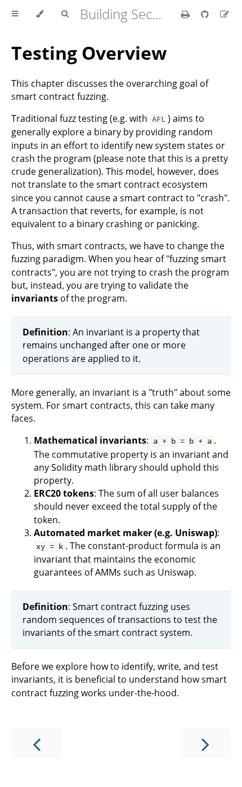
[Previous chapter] (36, 743)
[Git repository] (206, 14)
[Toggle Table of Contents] (15, 14)
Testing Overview (89, 53)
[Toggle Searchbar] (64, 14)
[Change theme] (39, 14)
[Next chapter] (205, 743)
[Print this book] (186, 14)
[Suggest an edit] (225, 14)
